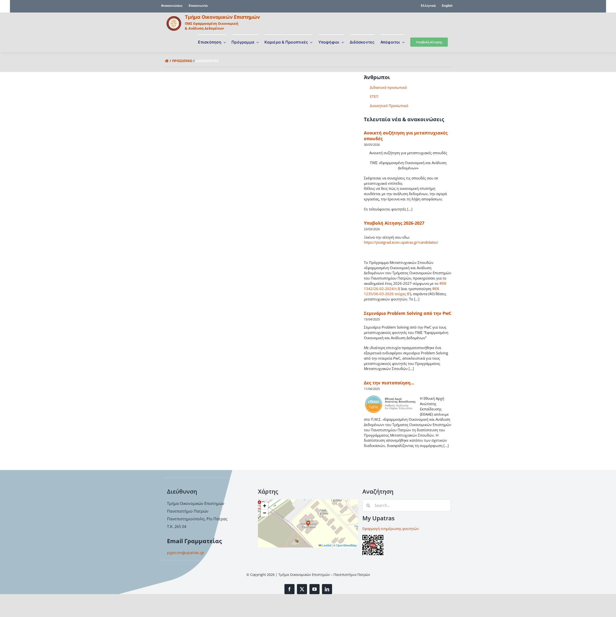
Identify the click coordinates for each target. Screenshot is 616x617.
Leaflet (326, 545)
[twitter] (302, 589)
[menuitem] (428, 6)
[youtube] (314, 589)
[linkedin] (327, 589)
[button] (308, 523)
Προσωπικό (182, 60)
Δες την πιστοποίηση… (389, 383)
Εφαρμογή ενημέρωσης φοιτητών (390, 528)
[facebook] (289, 589)
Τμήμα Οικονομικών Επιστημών (222, 17)
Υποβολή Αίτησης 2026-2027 (394, 223)
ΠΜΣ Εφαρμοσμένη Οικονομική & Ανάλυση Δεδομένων (211, 26)
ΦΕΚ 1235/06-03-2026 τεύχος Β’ (401, 291)
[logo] (173, 17)
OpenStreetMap (346, 545)
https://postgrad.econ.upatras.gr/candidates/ (401, 242)
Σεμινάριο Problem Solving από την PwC (407, 313)
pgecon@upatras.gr (185, 552)
